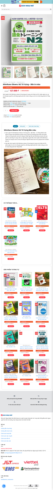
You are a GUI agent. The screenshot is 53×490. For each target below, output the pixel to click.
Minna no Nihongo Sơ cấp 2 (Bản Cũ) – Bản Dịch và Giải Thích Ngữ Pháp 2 (42, 347)
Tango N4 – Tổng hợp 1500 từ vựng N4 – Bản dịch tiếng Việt (10, 376)
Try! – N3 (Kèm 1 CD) (26, 317)
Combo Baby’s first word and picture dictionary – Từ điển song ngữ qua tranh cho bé (26, 223)
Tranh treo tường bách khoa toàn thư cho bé (11, 251)
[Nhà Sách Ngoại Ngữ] (26, 6)
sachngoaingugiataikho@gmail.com (13, 453)
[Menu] (2, 5)
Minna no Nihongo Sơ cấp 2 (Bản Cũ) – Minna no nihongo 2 (26, 347)
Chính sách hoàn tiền (6, 433)
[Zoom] (2, 64)
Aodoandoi (10, 479)
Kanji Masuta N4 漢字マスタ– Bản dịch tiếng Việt (42, 318)
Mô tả (15, 126)
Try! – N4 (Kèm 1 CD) (26, 375)
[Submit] (51, 9)
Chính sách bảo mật (6, 441)
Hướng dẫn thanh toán (6, 431)
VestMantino (4, 479)
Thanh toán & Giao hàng (34, 126)
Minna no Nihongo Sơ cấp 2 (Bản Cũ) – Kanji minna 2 (26, 289)
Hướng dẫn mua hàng (6, 428)
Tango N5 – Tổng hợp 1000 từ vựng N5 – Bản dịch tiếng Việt (10, 318)
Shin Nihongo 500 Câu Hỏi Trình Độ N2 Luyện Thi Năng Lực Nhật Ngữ (42, 289)
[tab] (15, 126)
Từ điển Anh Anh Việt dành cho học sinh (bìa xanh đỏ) (11, 223)
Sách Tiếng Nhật (11, 82)
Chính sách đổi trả (5, 438)
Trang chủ (5, 82)
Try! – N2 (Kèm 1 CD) (10, 346)
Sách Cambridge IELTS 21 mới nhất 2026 (42, 223)
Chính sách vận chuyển (6, 436)
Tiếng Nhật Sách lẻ (20, 82)
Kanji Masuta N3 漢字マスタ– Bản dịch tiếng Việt (42, 376)
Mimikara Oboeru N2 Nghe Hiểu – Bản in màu (11, 289)
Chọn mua (14, 110)
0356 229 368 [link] (8, 448)
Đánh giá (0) (22, 126)
